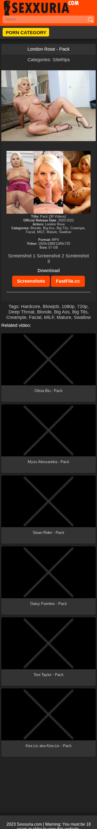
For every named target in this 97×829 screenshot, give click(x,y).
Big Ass (62, 311)
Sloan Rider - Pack (48, 532)
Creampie (16, 317)
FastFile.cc (68, 281)
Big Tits (79, 311)
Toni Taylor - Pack (49, 674)
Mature (64, 317)
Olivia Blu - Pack (48, 390)
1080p (68, 306)
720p (82, 306)
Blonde (44, 311)
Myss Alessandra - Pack (48, 461)
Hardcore (30, 306)
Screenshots (31, 281)
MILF (49, 317)
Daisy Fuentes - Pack (48, 603)
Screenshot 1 (21, 255)
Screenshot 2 (50, 255)
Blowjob (51, 306)
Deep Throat (21, 311)
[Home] (48, 8)
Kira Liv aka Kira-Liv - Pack (49, 745)
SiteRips (61, 59)
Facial (35, 317)
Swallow (82, 317)
